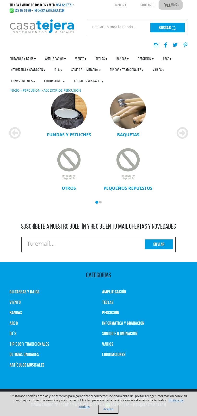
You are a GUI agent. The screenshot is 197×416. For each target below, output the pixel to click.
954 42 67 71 (64, 5)
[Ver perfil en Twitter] (173, 43)
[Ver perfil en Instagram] (154, 43)
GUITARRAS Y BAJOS (22, 59)
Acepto (108, 409)
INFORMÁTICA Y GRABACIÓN (26, 70)
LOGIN (175, 5)
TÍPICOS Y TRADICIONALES (125, 70)
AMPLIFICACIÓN (54, 59)
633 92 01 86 (23, 10)
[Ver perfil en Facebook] (164, 43)
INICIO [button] (15, 90)
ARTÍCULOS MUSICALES (87, 81)
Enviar (159, 244)
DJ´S (13, 333)
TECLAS (107, 302)
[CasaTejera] (42, 25)
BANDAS (16, 312)
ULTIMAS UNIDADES (21, 81)
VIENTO (15, 302)
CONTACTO (147, 5)
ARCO (14, 323)
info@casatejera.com (49, 10)
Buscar (165, 27)
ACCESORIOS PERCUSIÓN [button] (62, 90)
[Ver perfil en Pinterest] (183, 43)
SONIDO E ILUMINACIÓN (84, 70)
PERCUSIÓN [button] (31, 90)
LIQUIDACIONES (53, 81)
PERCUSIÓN (144, 59)
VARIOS (107, 344)
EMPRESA (120, 5)
